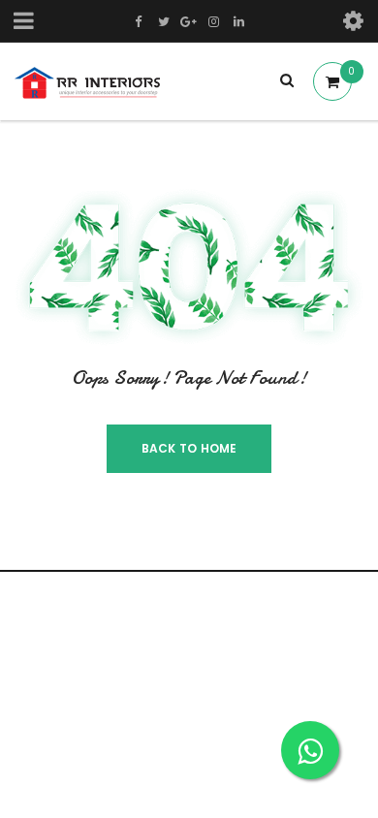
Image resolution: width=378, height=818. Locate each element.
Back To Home (189, 448)
